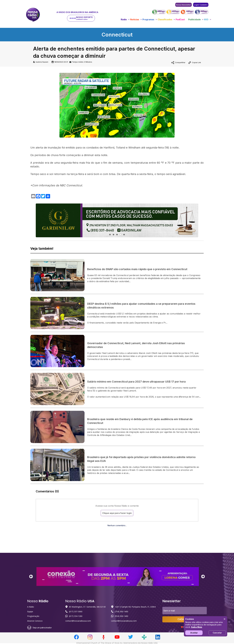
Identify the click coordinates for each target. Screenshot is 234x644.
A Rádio (30, 606)
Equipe (30, 611)
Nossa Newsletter (183, 5)
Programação (33, 616)
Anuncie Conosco (35, 621)
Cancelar (217, 632)
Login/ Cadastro (201, 5)
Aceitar (194, 632)
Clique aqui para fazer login (117, 513)
